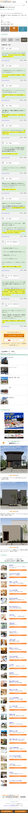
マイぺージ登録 (21, 811)
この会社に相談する (7, 811)
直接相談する (23, 30)
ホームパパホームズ (17, 5)
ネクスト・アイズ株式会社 (9, 805)
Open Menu (26, 2)
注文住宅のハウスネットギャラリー (6, 5)
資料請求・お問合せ (14, 30)
